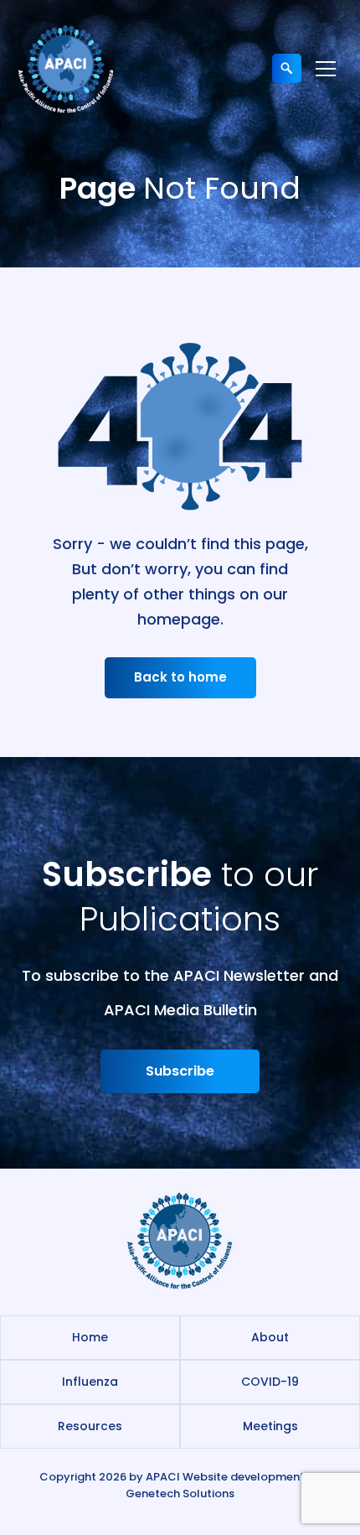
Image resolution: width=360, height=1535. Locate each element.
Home (90, 1337)
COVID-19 (270, 1381)
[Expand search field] (286, 68)
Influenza (90, 1381)
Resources (90, 1426)
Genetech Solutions (180, 1493)
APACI (163, 1477)
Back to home (180, 677)
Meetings (270, 1426)
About (270, 1337)
